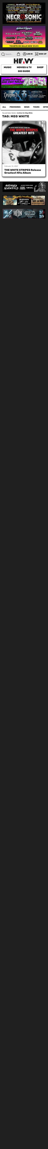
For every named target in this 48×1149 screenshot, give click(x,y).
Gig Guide (24, 71)
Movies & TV (24, 67)
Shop (40, 67)
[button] (18, 54)
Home (13, 113)
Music (8, 67)
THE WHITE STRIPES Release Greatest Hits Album (22, 171)
